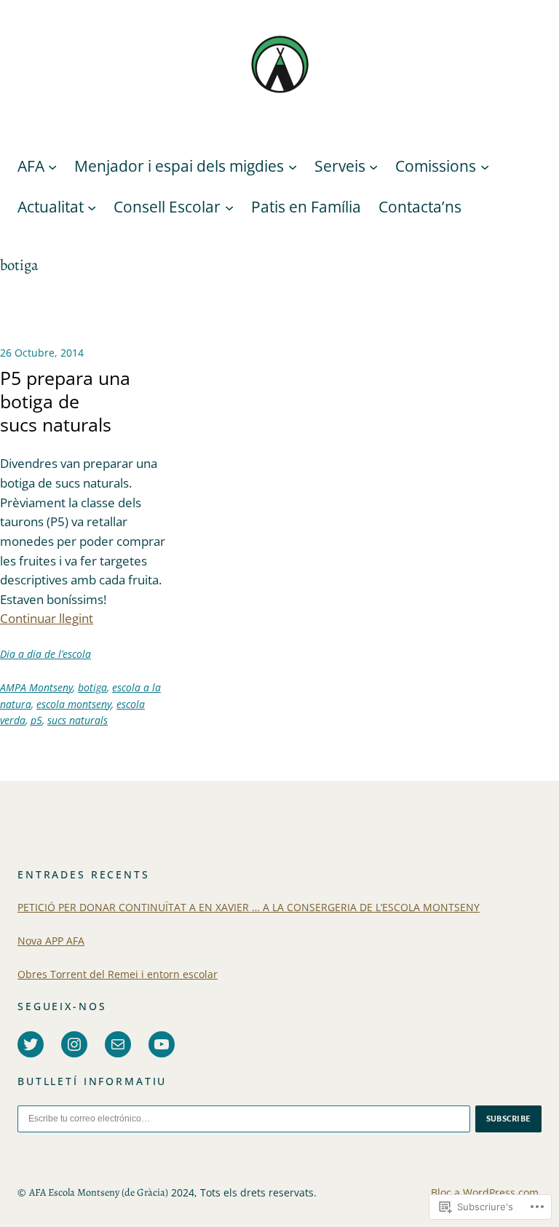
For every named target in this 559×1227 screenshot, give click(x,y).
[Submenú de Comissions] (484, 166)
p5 (36, 720)
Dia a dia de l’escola (45, 654)
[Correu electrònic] (118, 1044)
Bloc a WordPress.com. (486, 1192)
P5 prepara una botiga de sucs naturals (65, 402)
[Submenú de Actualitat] (91, 207)
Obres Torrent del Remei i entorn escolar (117, 974)
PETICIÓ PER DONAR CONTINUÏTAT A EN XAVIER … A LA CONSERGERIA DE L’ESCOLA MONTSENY (248, 907)
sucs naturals (77, 720)
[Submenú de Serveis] (373, 166)
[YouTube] (161, 1044)
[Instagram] (74, 1044)
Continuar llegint (46, 618)
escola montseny (73, 704)
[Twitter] (30, 1044)
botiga (92, 687)
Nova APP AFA (50, 941)
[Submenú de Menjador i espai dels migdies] (292, 166)
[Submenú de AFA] (52, 166)
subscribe (508, 1118)
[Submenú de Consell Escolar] (229, 207)
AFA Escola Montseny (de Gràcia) (98, 1192)
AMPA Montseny (36, 687)
